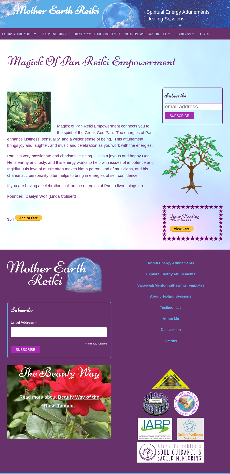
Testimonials (170, 307)
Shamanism (183, 34)
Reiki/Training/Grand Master (146, 34)
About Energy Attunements (171, 263)
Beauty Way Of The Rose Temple (98, 34)
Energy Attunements (17, 34)
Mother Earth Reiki (56, 10)
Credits (171, 341)
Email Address (24, 323)
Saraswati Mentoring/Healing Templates (170, 285)
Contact (206, 34)
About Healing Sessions (170, 296)
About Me (171, 319)
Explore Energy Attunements (170, 274)
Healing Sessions (54, 34)
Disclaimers (171, 330)
